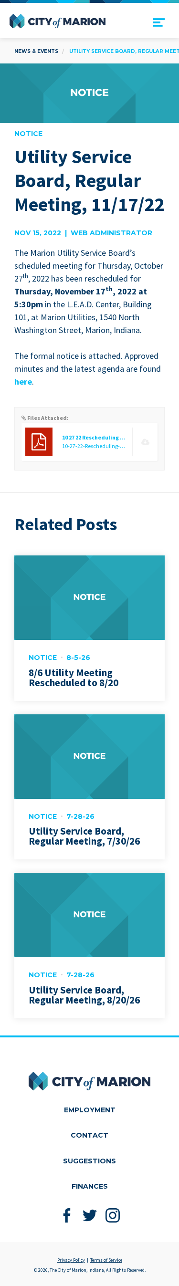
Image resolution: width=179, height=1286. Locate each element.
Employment (90, 1110)
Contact (89, 1135)
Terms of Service (106, 1260)
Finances (90, 1186)
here (23, 381)
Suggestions (89, 1161)
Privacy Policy (71, 1260)
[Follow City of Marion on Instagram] (112, 1215)
